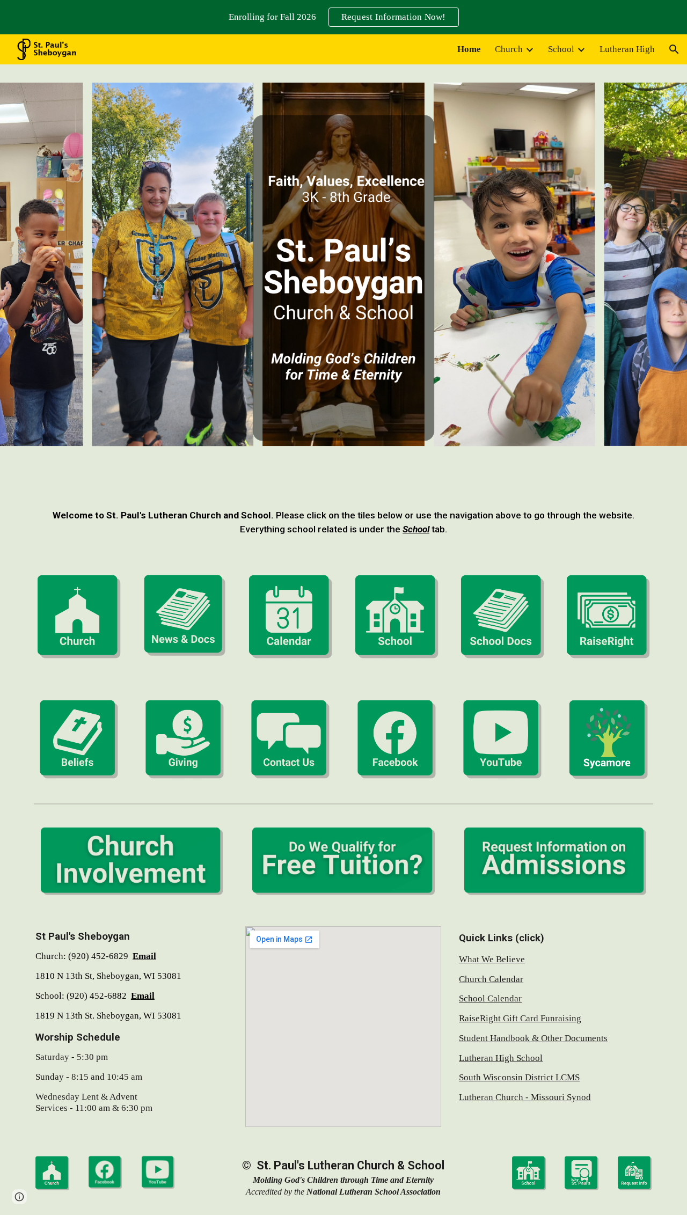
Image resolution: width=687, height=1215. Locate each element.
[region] (343, 17)
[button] (674, 49)
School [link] (561, 49)
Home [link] (469, 49)
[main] (343, 522)
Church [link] (509, 49)
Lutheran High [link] (627, 49)
